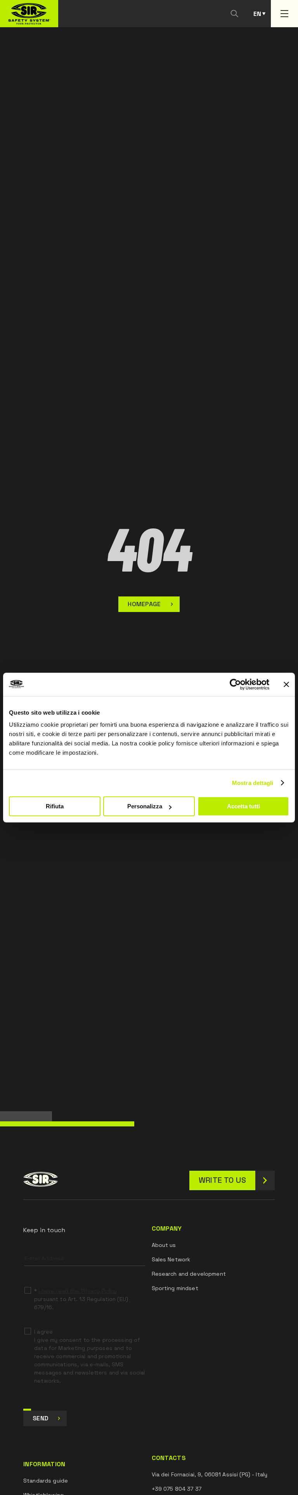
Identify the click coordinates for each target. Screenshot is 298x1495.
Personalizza (144, 806)
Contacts (169, 1458)
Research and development (189, 1273)
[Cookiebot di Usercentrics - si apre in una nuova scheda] (235, 684)
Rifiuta (55, 806)
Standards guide (45, 1480)
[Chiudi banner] (286, 684)
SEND (40, 1418)
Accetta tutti (243, 806)
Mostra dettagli (253, 783)
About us (164, 1244)
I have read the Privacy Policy (77, 1290)
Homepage (144, 604)
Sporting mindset (175, 1288)
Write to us (222, 1180)
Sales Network (171, 1259)
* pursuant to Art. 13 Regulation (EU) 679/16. (81, 1299)
